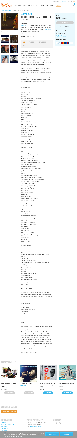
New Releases (17, 5)
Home (3, 10)
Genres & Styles (40, 5)
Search (58, 5)
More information (8, 436)
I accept (66, 434)
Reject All (52, 434)
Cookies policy (4, 428)
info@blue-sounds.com (35, 426)
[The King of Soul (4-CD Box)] (28, 373)
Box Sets (52, 5)
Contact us (3, 422)
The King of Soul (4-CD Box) (26, 383)
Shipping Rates (4, 430)
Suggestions (31, 5)
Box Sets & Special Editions (29, 20)
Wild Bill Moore (48, 29)
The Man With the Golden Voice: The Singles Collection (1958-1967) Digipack (47, 385)
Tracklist (31, 42)
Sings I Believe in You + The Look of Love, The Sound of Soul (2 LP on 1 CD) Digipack (67, 385)
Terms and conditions (61, 36)
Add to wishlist (65, 26)
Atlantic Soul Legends (5, 387)
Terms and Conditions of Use (7, 424)
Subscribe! (64, 1)
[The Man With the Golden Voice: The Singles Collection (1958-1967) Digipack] (48, 373)
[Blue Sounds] (6, 5)
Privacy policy (4, 426)
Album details (42, 42)
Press (24, 46)
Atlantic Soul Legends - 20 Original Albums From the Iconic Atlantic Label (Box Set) (9, 385)
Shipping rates (59, 35)
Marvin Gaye (8, 10)
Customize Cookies (17, 436)
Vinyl (46, 5)
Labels (24, 5)
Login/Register (56, 1)
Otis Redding (23, 385)
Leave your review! (11, 31)
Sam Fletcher (42, 387)
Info (24, 42)
